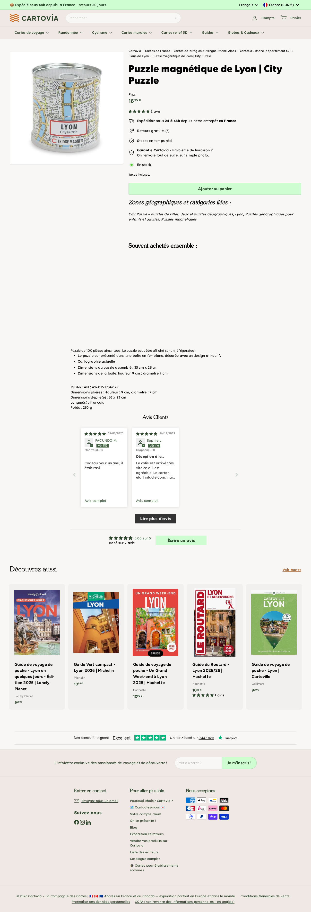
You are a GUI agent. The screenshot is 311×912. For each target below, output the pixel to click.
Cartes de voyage (30, 32)
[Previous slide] (74, 474)
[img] (95, 434)
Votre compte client (145, 814)
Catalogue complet (145, 859)
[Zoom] (66, 107)
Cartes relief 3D (175, 32)
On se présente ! (143, 820)
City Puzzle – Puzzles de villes (154, 214)
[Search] (176, 18)
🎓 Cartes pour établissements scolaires (154, 867)
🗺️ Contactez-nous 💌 (147, 807)
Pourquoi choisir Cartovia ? (151, 801)
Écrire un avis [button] (181, 540)
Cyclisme (100, 32)
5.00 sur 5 (143, 538)
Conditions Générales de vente (265, 896)
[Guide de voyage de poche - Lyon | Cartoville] (274, 641)
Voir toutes (292, 570)
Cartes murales (134, 32)
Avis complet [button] (95, 500)
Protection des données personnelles (101, 902)
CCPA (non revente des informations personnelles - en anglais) (184, 902)
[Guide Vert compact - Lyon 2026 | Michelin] (96, 638)
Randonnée (68, 32)
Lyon (239, 214)
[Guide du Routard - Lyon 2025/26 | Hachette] (215, 643)
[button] (140, 111)
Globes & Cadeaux (244, 32)
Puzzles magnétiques (179, 219)
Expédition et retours (147, 834)
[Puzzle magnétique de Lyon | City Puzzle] (214, 277)
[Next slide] (237, 474)
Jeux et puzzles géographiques (207, 214)
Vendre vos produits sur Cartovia (148, 843)
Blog (133, 827)
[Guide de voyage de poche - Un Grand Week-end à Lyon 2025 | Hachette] (155, 644)
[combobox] (248, 5)
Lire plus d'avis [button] (155, 518)
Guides (208, 32)
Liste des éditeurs (144, 852)
